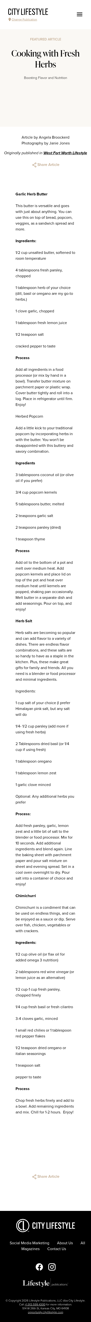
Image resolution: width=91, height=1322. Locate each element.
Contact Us (56, 1248)
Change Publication (24, 19)
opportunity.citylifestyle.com (45, 1312)
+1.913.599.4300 (35, 1304)
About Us (65, 1243)
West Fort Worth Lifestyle (65, 153)
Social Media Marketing (29, 1243)
